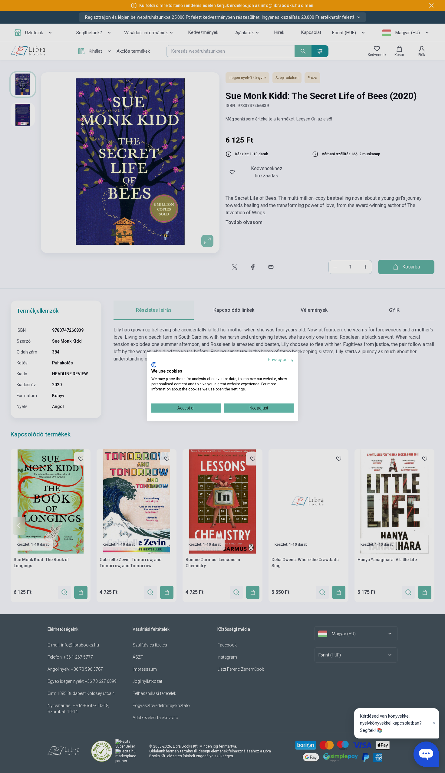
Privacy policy (281, 359)
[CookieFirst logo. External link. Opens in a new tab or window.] (153, 364)
